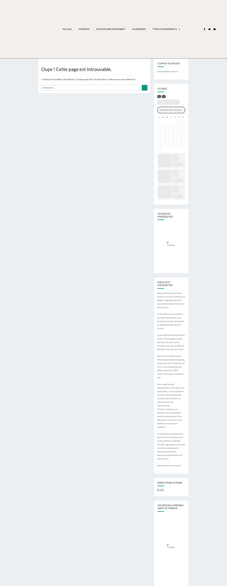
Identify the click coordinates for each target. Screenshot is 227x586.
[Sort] (164, 96)
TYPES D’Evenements (164, 29)
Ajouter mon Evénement (110, 29)
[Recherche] (144, 88)
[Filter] (159, 96)
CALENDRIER (139, 29)
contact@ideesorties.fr (167, 71)
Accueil (67, 29)
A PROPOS (84, 29)
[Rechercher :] (94, 88)
